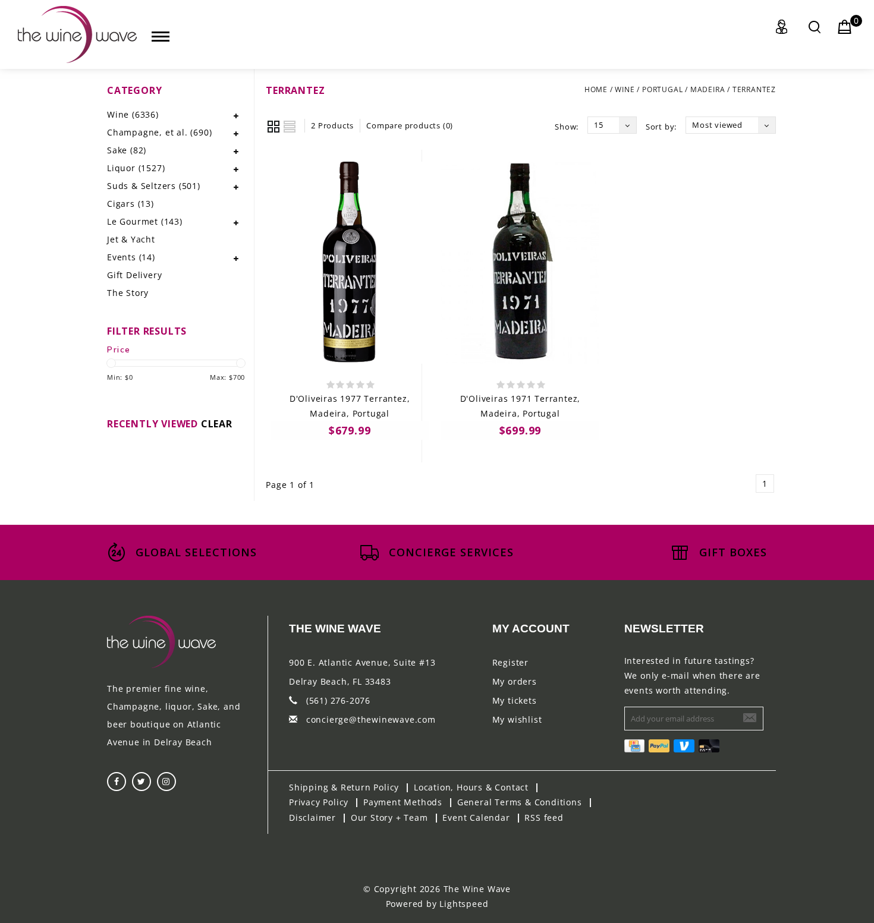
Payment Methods (402, 802)
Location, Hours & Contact (471, 787)
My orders (514, 681)
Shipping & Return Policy (344, 787)
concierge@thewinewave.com (371, 719)
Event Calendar (476, 817)
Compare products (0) (409, 125)
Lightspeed (463, 903)
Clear (216, 423)
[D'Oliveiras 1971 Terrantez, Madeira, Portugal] (520, 263)
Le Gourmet (145, 221)
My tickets (514, 700)
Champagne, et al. (159, 132)
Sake (126, 150)
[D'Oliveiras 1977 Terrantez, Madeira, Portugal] (350, 263)
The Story (128, 292)
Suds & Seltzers (153, 185)
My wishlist (517, 719)
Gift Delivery (134, 275)
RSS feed (543, 817)
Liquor (136, 168)
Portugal (662, 89)
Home (596, 89)
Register (510, 662)
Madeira (707, 89)
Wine (624, 89)
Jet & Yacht (131, 239)
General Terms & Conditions (519, 802)
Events (131, 257)
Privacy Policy (318, 802)
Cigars (130, 203)
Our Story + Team (389, 817)
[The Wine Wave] (77, 34)
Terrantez (754, 89)
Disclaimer (312, 817)
